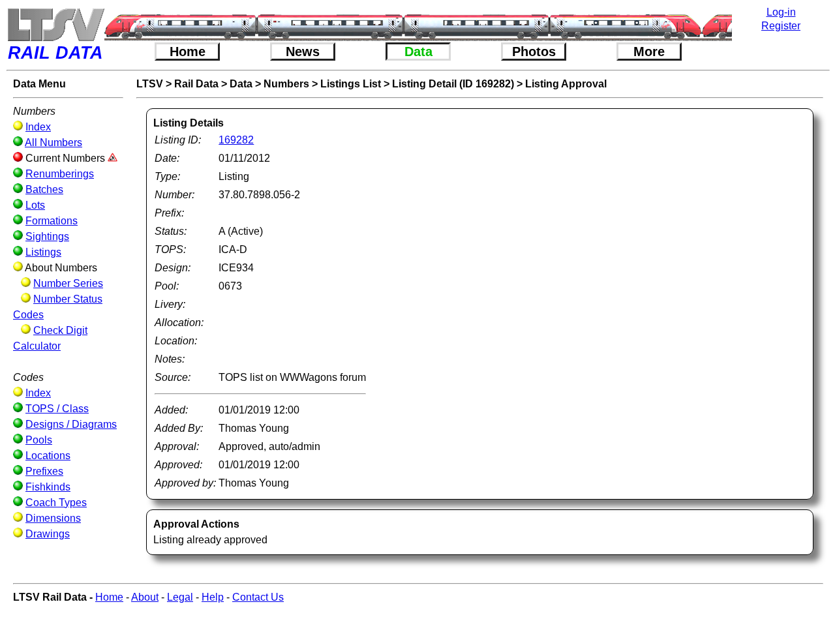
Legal (180, 597)
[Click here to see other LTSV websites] (55, 24)
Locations (47, 455)
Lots (35, 205)
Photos (534, 51)
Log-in (781, 12)
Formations (51, 220)
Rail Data (196, 83)
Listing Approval (566, 83)
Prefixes (44, 471)
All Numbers (53, 142)
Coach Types (56, 502)
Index (38, 126)
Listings (43, 252)
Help (213, 597)
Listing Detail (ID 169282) (453, 83)
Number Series (68, 283)
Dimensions (53, 518)
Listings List (350, 83)
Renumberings (59, 173)
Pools (38, 439)
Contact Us (258, 597)
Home (187, 51)
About (145, 597)
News (303, 51)
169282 (236, 139)
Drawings (47, 533)
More (649, 51)
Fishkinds (47, 486)
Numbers (286, 83)
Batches (44, 189)
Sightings (47, 236)
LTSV (149, 83)
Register (780, 25)
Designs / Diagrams (71, 424)
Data (418, 51)
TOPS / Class (57, 408)
